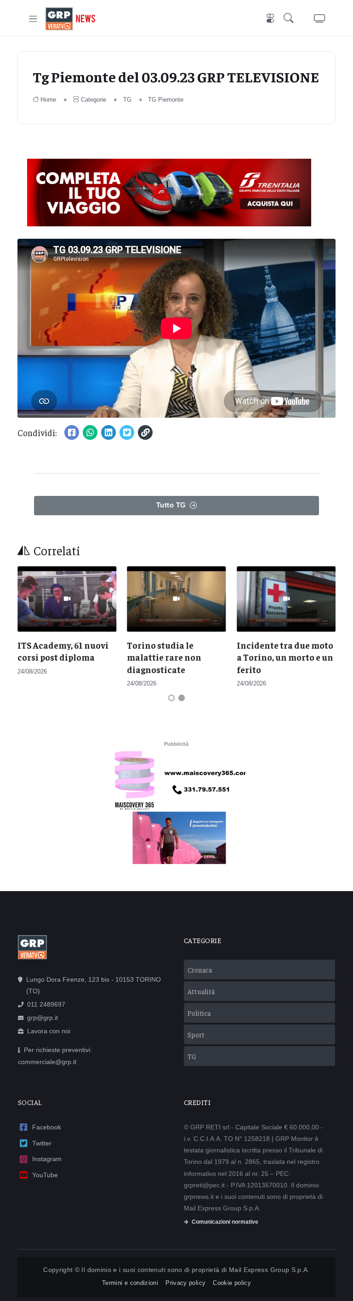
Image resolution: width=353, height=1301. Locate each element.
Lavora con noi (48, 1031)
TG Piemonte (165, 99)
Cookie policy (232, 1282)
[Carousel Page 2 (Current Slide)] (181, 698)
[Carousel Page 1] (171, 698)
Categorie (93, 99)
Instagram (47, 1159)
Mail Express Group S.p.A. (269, 1269)
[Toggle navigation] (33, 19)
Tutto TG (171, 505)
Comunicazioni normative (225, 1222)
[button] (290, 19)
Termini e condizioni (130, 1282)
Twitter (41, 1143)
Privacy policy (185, 1282)
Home (48, 99)
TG (127, 99)
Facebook (46, 1127)
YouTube (45, 1175)
